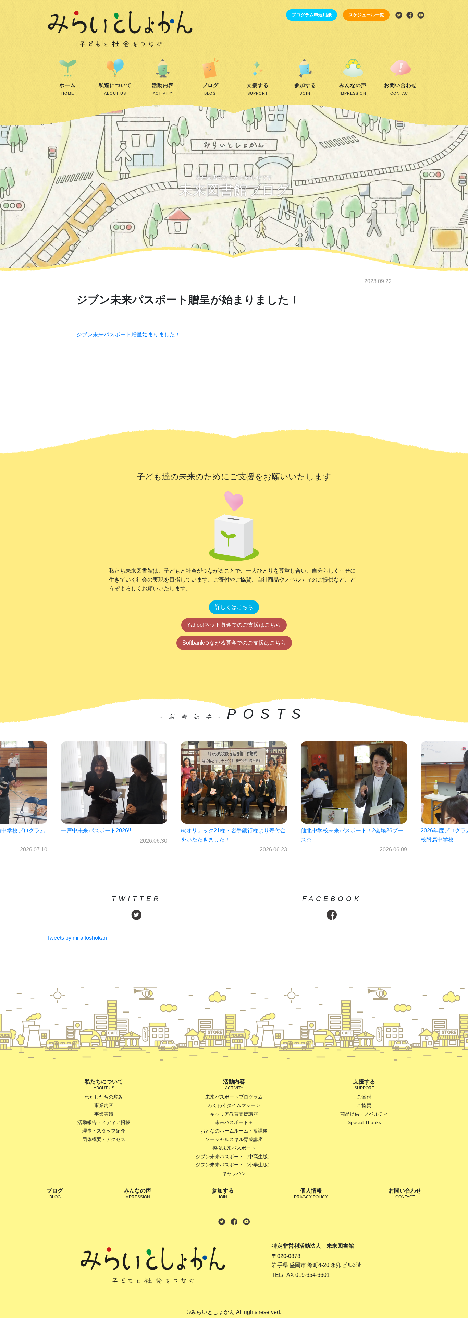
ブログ (210, 88)
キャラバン (234, 1173)
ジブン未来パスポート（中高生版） (234, 1156)
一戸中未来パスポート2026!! (96, 831)
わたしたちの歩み (104, 1097)
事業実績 (103, 1114)
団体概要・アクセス (103, 1139)
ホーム (67, 88)
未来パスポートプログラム (234, 1097)
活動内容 (163, 88)
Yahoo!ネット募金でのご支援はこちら (234, 625)
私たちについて (104, 1084)
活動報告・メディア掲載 (103, 1122)
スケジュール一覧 (366, 14)
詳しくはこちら (234, 607)
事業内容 (103, 1105)
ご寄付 (364, 1097)
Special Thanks (364, 1122)
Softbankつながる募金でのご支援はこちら (234, 643)
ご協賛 (364, 1105)
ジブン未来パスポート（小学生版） (234, 1164)
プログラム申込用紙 (312, 14)
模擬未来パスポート (234, 1148)
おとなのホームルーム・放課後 (234, 1131)
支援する (258, 88)
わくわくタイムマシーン (234, 1105)
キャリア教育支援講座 (234, 1114)
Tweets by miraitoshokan (77, 938)
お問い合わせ (400, 88)
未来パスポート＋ (234, 1122)
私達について (115, 88)
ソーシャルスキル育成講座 (234, 1139)
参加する (305, 88)
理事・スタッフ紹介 (103, 1131)
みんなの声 (353, 88)
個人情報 (311, 1193)
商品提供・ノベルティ (364, 1114)
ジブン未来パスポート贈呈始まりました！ (128, 334)
